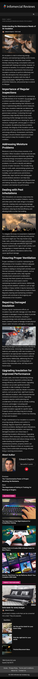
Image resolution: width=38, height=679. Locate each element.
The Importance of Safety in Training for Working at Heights (16, 487)
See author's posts (26, 464)
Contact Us (22, 670)
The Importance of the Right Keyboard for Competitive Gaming (19, 509)
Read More (7, 620)
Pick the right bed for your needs (7, 639)
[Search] (33, 14)
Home (6, 668)
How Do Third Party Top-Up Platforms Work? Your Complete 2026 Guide (19, 563)
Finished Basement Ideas (7, 650)
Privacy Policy (13, 668)
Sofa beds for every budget (19, 595)
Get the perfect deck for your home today (7, 628)
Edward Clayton (9, 31)
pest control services (29, 241)
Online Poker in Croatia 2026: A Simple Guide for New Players (19, 536)
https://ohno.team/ (8, 79)
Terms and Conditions (26, 668)
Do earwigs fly (29, 99)
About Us (14, 670)
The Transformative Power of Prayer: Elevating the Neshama (15, 478)
